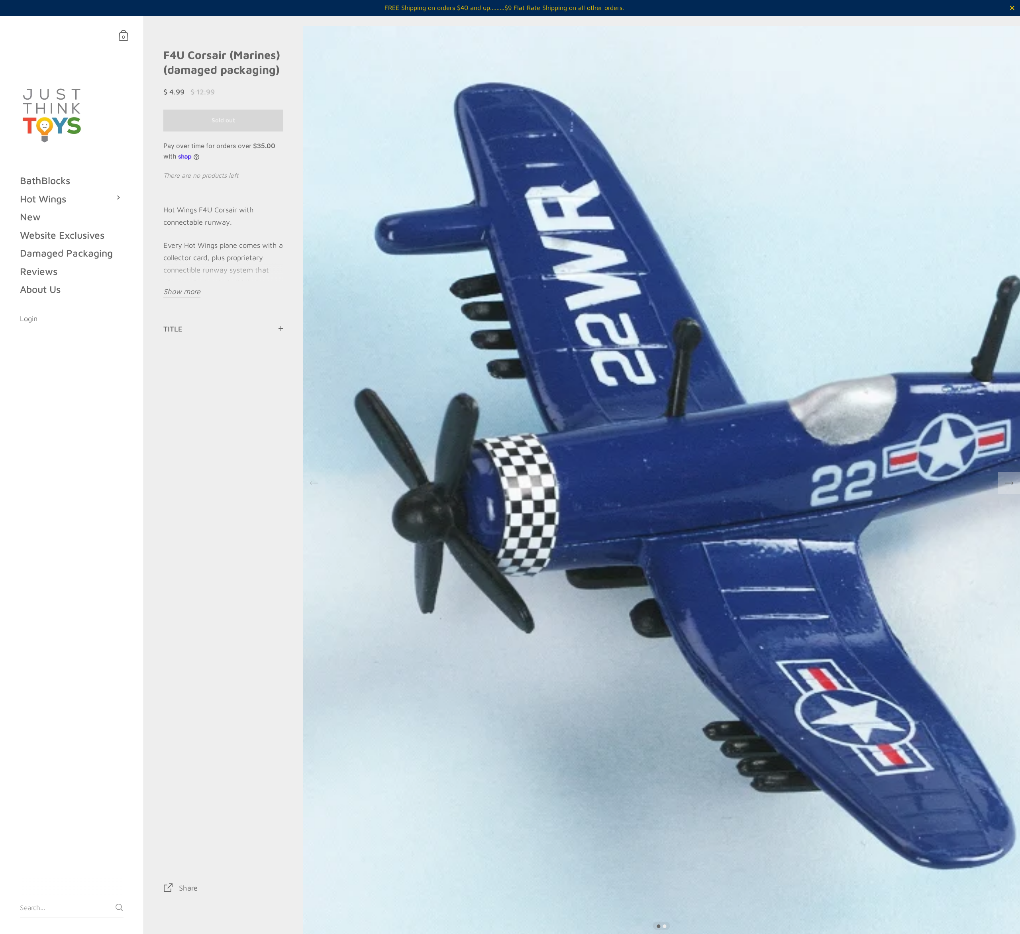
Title (172, 328)
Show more (181, 291)
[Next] (1009, 483)
